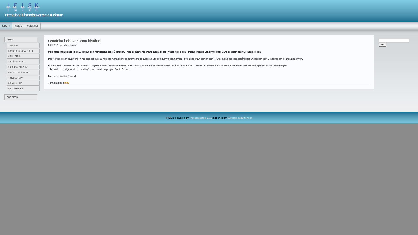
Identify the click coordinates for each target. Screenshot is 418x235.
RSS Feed (12, 97)
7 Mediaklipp (15, 78)
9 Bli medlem (15, 89)
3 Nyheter (14, 56)
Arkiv (18, 26)
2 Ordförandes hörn (20, 51)
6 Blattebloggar (18, 73)
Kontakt (32, 26)
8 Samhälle (15, 83)
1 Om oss (13, 46)
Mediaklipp (70, 45)
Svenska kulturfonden (240, 117)
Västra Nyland (68, 76)
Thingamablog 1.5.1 (200, 117)
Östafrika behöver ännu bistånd (74, 41)
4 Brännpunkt (16, 62)
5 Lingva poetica (18, 67)
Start (6, 26)
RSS (66, 83)
